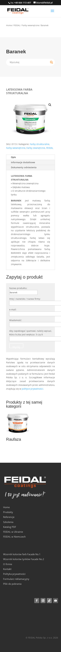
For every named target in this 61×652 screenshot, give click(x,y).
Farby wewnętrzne (30, 25)
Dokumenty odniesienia (23, 167)
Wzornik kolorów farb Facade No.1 (22, 554)
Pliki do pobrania (12, 583)
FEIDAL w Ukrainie (13, 531)
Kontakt (7, 569)
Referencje (8, 517)
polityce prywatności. (33, 388)
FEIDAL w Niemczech (14, 536)
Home (9, 25)
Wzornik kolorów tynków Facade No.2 (23, 559)
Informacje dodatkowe (23, 162)
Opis (13, 157)
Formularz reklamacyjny (16, 578)
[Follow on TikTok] (49, 600)
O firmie (7, 564)
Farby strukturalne (39, 144)
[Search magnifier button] (51, 62)
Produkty (8, 512)
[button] (50, 105)
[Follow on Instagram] (43, 600)
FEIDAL (17, 25)
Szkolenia (8, 522)
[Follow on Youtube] (55, 600)
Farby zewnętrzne (35, 147)
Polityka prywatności (14, 573)
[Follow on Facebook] (36, 600)
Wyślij (16, 346)
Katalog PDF (9, 526)
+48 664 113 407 (22, 2)
